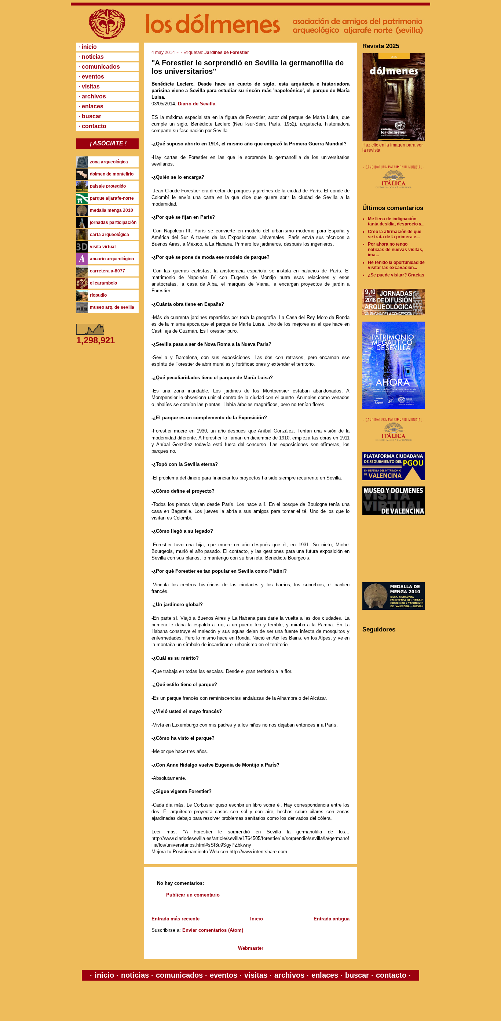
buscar (357, 975)
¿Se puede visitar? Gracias (396, 275)
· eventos (91, 76)
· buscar (89, 116)
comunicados (179, 975)
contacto (390, 975)
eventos (223, 975)
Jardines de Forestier (226, 52)
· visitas (89, 86)
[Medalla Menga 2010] (393, 608)
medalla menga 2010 (111, 210)
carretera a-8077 (107, 271)
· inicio (87, 47)
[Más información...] (393, 192)
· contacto (92, 126)
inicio (104, 975)
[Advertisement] (395, 548)
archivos (289, 975)
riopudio (98, 295)
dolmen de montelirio (112, 174)
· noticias (91, 57)
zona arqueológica (109, 161)
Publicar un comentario (193, 895)
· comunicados (99, 67)
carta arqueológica (109, 234)
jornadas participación (113, 222)
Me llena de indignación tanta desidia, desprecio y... (396, 221)
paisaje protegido (108, 186)
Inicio (256, 919)
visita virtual (103, 246)
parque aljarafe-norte (112, 198)
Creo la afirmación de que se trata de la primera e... (394, 234)
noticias (135, 975)
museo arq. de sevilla (112, 307)
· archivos (92, 96)
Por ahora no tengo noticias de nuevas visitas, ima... (395, 249)
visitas (256, 975)
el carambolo (103, 283)
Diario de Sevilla (196, 103)
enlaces (323, 975)
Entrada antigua (332, 919)
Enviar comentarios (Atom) (212, 930)
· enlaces (90, 106)
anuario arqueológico (112, 258)
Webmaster (250, 948)
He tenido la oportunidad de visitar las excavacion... (396, 265)
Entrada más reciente (175, 919)
